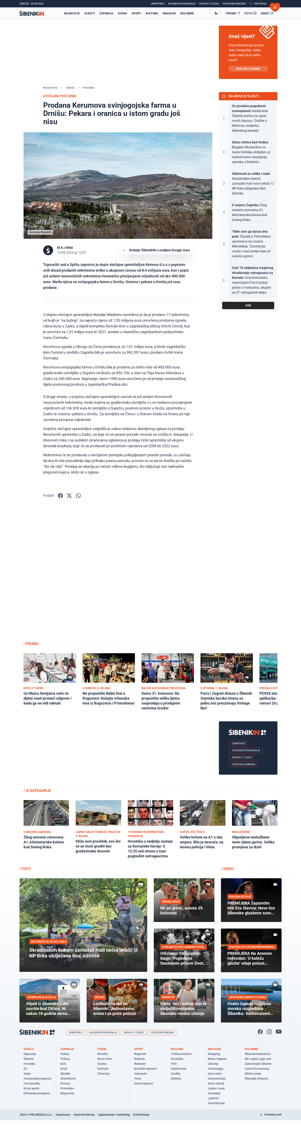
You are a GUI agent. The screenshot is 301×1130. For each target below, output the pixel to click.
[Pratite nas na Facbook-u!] (260, 1031)
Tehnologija (215, 1068)
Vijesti (89, 13)
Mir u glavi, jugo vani (258, 1058)
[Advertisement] (248, 572)
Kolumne (187, 13)
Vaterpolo (140, 1073)
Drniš (63, 1068)
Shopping (214, 1054)
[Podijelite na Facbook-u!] (60, 495)
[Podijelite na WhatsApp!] (78, 495)
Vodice (64, 1054)
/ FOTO (25, 869)
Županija (106, 13)
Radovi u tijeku (242, 757)
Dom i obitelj (216, 1083)
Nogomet (140, 1054)
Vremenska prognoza (37, 1078)
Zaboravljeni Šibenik (258, 1063)
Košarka (139, 1058)
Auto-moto (215, 1073)
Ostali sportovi (143, 1083)
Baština (176, 1078)
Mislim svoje (253, 1073)
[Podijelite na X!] (69, 495)
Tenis (137, 1078)
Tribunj (65, 1058)
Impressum (63, 1114)
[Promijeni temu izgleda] (218, 13)
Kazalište (177, 1058)
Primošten (67, 1088)
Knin (63, 1063)
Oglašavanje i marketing (114, 1114)
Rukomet (140, 1063)
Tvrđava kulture (181, 1054)
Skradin (65, 1073)
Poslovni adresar (243, 764)
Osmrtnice (239, 743)
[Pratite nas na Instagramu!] (269, 1031)
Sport (136, 13)
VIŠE (248, 305)
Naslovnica (50, 87)
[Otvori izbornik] (275, 7)
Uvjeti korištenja (84, 1114)
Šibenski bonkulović (257, 1054)
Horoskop (214, 1093)
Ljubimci (213, 1098)
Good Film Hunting (257, 1068)
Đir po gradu (31, 1088)
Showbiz (102, 1054)
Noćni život (104, 1058)
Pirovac (65, 1083)
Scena (122, 13)
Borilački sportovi (145, 1068)
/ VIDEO (227, 869)
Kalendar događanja (246, 750)
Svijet (27, 1073)
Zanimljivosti (216, 1103)
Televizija (103, 1073)
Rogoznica (67, 1093)
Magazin (169, 13)
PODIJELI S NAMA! (248, 68)
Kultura (152, 13)
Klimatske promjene (37, 1093)
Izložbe (175, 1073)
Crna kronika (32, 1083)
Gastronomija (217, 1078)
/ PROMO (31, 644)
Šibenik (28, 1058)
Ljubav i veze (216, 1088)
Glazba (101, 1063)
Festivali (103, 1068)
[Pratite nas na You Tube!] (279, 1032)
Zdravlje (213, 1063)
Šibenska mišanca (256, 1078)
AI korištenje (141, 1114)
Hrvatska (88, 87)
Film (174, 1063)
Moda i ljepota (217, 1058)
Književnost (178, 1068)
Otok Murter (68, 1078)
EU (25, 1068)
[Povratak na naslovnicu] (31, 13)
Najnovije (72, 13)
